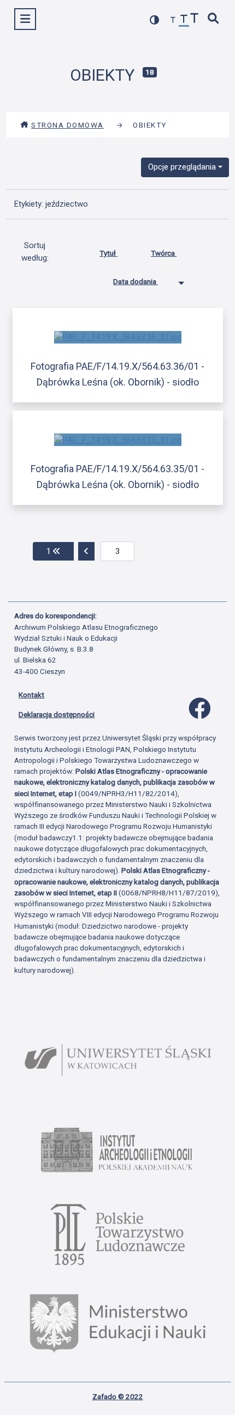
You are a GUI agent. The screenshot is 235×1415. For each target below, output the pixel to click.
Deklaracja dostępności (57, 714)
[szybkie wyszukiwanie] (213, 19)
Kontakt (31, 694)
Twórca (164, 253)
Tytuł (108, 253)
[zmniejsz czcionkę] (173, 20)
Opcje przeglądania (182, 167)
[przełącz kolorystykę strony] (154, 20)
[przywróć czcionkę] (184, 20)
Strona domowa (67, 125)
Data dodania (135, 281)
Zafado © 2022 (117, 1396)
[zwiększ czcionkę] (194, 19)
